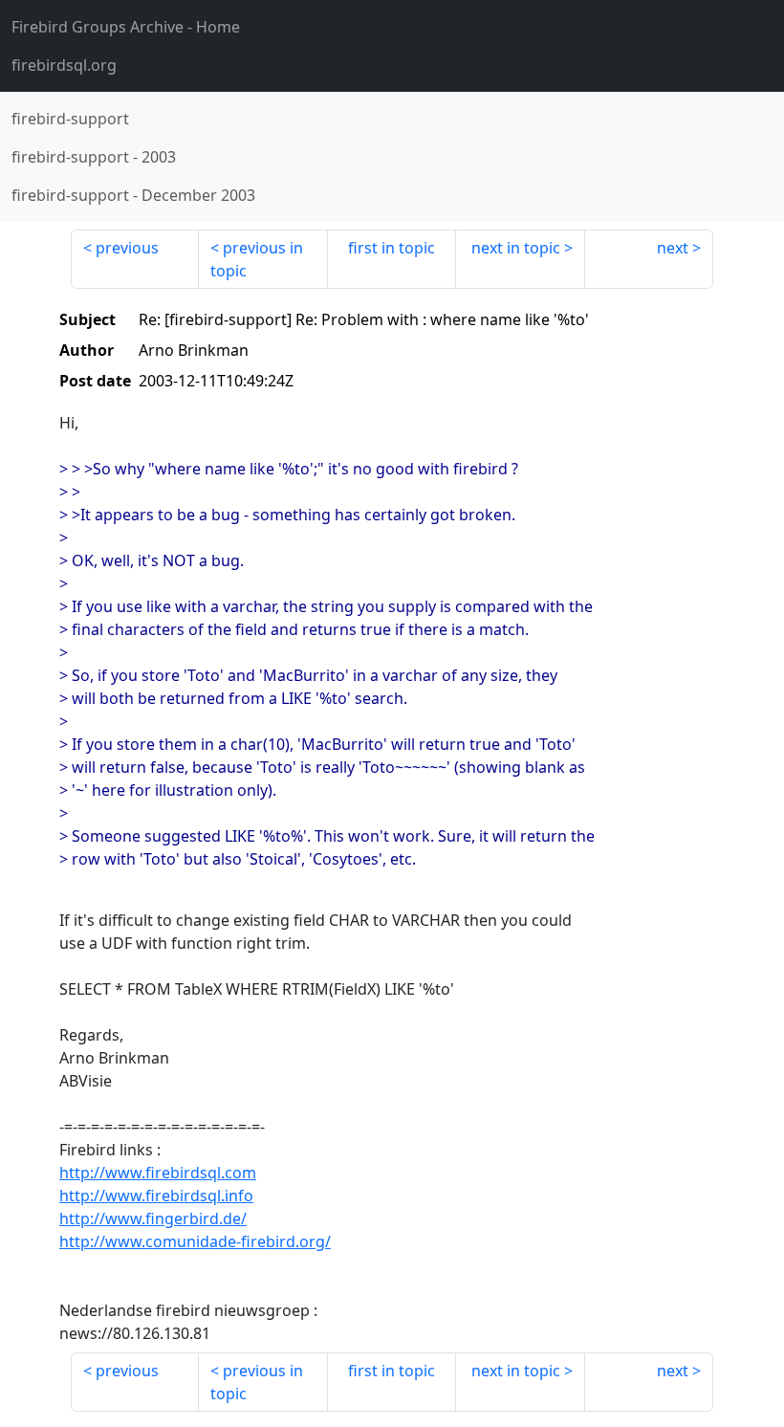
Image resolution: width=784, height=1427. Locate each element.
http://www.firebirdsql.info (156, 1195)
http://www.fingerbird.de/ (153, 1218)
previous (127, 247)
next (672, 247)
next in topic (515, 247)
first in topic (391, 247)
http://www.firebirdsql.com (157, 1172)
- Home (125, 26)
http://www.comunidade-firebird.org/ (195, 1241)
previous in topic (256, 259)
